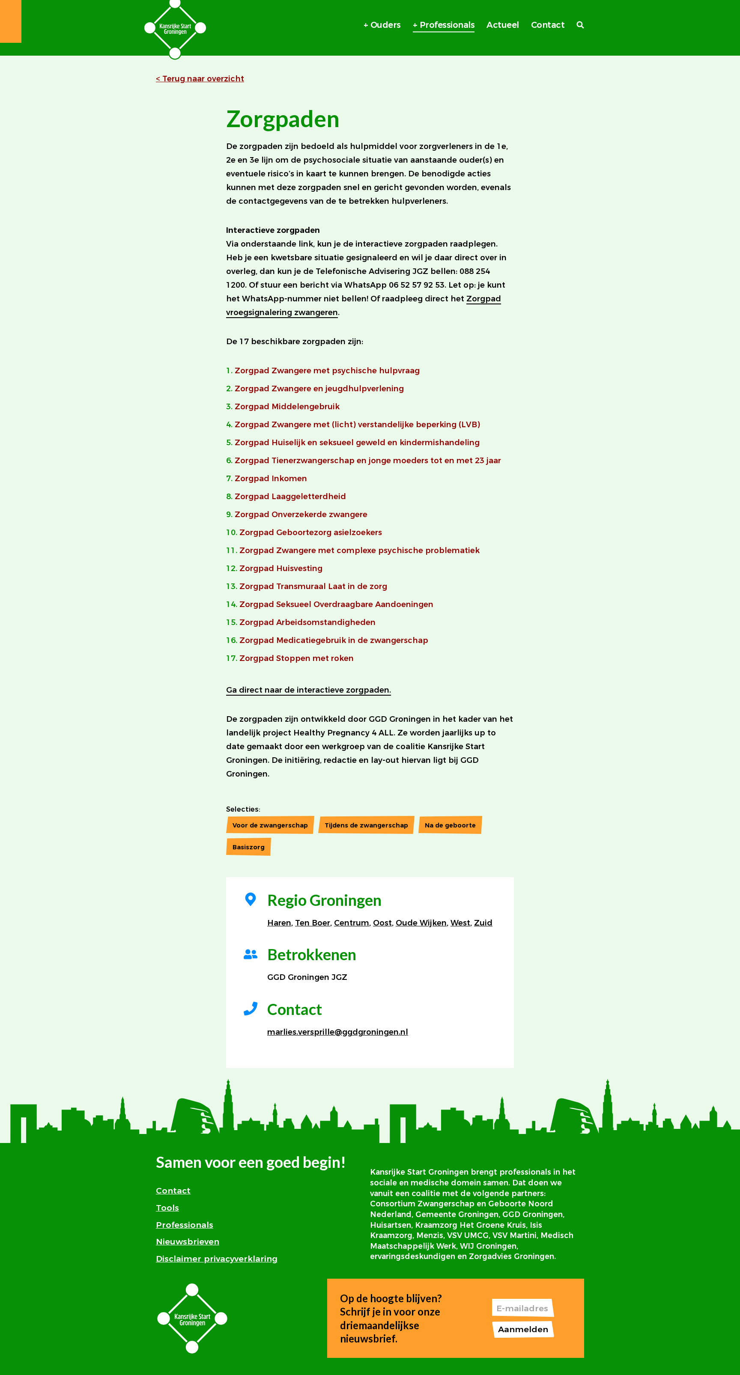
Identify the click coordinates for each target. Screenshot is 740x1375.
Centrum (351, 923)
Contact (548, 25)
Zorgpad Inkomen (271, 478)
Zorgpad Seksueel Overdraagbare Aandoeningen (336, 604)
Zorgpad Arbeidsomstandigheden (307, 622)
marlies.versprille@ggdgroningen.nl (337, 1032)
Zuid (483, 923)
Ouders (385, 25)
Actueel (502, 25)
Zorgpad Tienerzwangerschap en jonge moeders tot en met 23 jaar (368, 460)
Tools (167, 1207)
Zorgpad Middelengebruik (287, 406)
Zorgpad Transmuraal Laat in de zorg (313, 586)
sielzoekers (360, 532)
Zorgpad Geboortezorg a (288, 532)
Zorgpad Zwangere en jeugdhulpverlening (319, 388)
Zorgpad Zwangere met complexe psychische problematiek (359, 550)
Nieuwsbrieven (187, 1241)
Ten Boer (312, 923)
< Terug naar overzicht (200, 78)
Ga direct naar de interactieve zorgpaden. (308, 690)
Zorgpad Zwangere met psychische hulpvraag (327, 370)
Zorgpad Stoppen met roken (296, 658)
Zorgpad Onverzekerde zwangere (301, 514)
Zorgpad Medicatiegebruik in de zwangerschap (333, 640)
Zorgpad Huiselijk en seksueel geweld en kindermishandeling (357, 442)
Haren (279, 923)
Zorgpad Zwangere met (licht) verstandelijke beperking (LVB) (357, 424)
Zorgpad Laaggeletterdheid (290, 496)
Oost (382, 923)
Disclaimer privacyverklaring (217, 1258)
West (460, 923)
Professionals (447, 25)
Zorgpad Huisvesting (280, 568)
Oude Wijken (421, 923)
